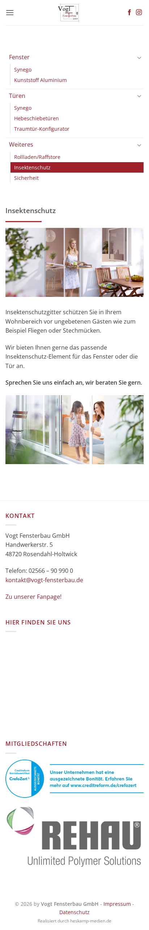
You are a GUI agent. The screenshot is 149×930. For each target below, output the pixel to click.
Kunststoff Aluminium (40, 80)
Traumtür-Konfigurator (41, 128)
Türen (17, 96)
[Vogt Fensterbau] (68, 12)
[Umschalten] (139, 57)
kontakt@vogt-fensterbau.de (44, 580)
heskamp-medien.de (90, 920)
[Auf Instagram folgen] (139, 12)
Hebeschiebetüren (36, 118)
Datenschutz (74, 912)
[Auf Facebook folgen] (129, 12)
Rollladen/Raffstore (37, 156)
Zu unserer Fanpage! (33, 597)
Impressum (117, 903)
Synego (22, 69)
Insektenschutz (32, 167)
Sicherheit (26, 177)
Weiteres (21, 144)
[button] (9, 12)
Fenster (19, 57)
